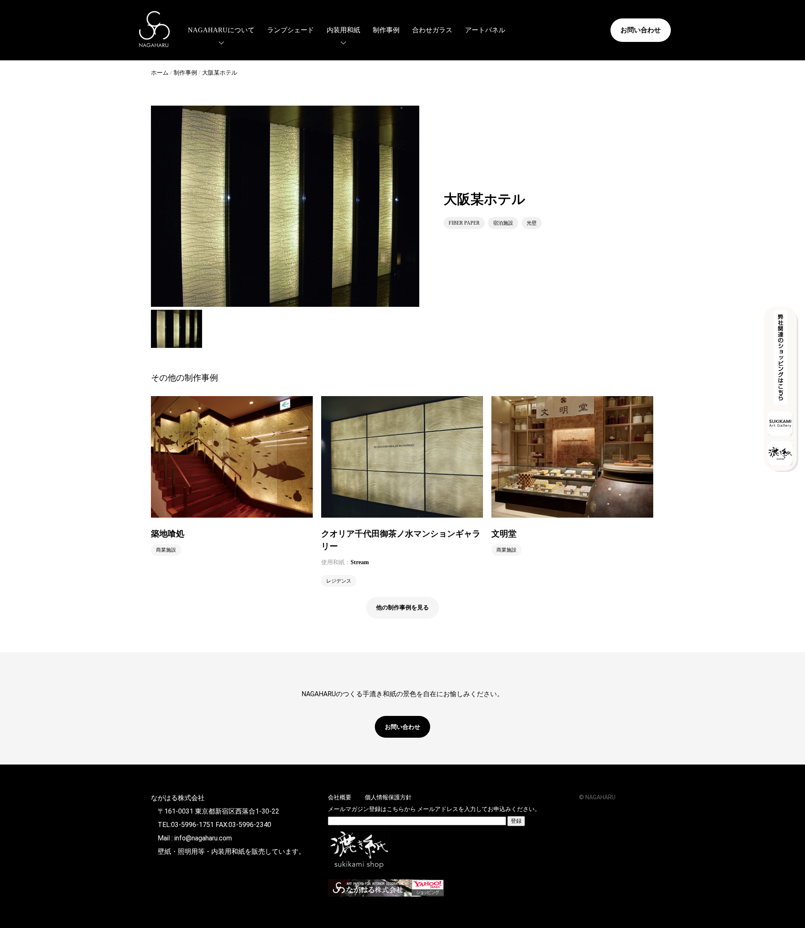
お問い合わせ (641, 30)
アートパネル (485, 30)
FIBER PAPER (464, 223)
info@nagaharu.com (203, 838)
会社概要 (339, 797)
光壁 (532, 223)
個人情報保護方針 (388, 797)
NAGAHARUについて (221, 30)
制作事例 (386, 30)
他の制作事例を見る (402, 607)
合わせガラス (432, 30)
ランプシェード (290, 30)
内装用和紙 (343, 30)
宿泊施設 (503, 223)
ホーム (160, 73)
